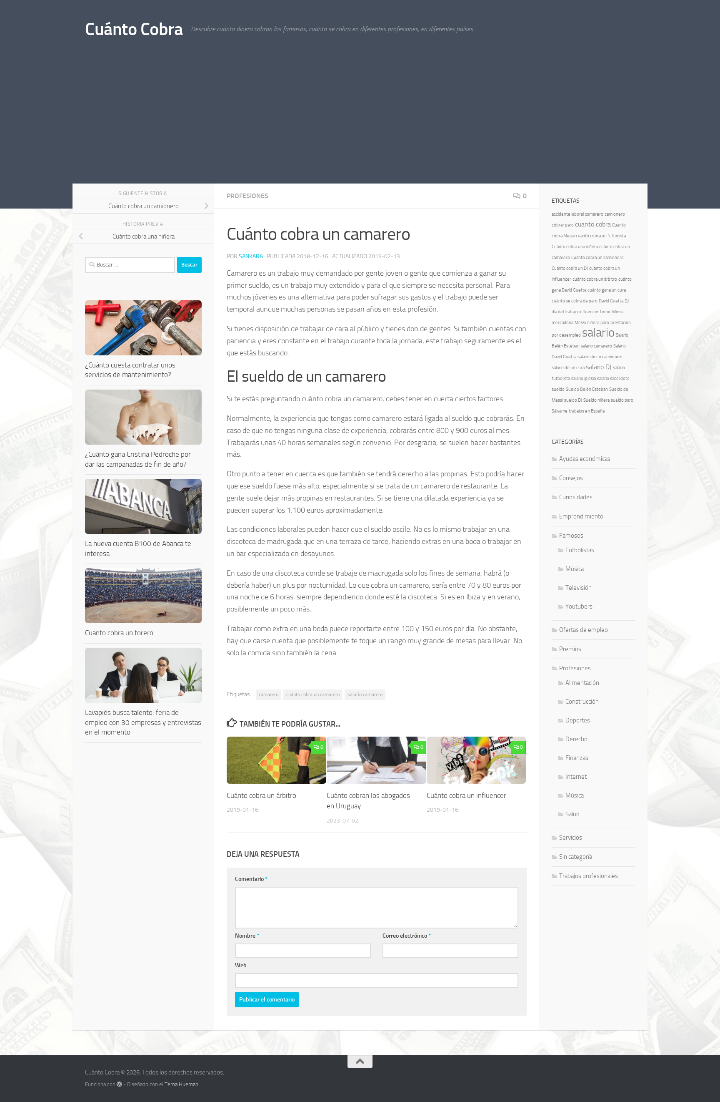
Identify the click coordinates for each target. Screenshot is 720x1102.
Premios (570, 649)
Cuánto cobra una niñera (575, 246)
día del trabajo (565, 311)
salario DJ (599, 367)
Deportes (577, 720)
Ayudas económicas (584, 459)
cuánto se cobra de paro (575, 301)
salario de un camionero (600, 357)
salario (598, 332)
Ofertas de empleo (583, 630)
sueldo (558, 389)
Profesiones (247, 196)
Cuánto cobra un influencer (466, 795)
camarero (268, 694)
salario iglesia (583, 378)
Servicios (570, 837)
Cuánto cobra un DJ (570, 268)
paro (604, 322)
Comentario (251, 879)
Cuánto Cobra (133, 29)
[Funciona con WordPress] (119, 1084)
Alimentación (582, 683)
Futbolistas (579, 550)
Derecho (576, 739)
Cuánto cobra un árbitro (261, 795)
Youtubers (578, 606)
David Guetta (611, 301)
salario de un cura (568, 367)
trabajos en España (587, 411)
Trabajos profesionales (588, 876)
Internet (576, 776)
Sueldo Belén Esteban (587, 389)
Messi (580, 322)
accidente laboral (568, 214)
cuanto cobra (593, 224)
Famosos (571, 535)
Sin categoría (575, 856)
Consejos (571, 478)
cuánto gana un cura (607, 290)
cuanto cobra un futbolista (601, 236)
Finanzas (576, 758)
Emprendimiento (581, 516)
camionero (615, 214)
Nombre (247, 935)
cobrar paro (563, 225)
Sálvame (560, 411)
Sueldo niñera (596, 400)
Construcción (582, 701)
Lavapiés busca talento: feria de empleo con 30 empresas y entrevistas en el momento (143, 722)
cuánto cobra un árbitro (594, 279)
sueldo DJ (573, 400)
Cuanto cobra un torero (119, 633)
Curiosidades (575, 497)
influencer (589, 311)
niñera (593, 322)
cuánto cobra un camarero (313, 694)
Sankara (251, 256)
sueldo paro (622, 400)
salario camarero (365, 694)
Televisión (578, 587)
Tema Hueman (181, 1084)
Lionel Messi (611, 311)
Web (241, 965)
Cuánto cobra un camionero (597, 257)
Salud (572, 814)
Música (574, 569)
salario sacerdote (613, 378)
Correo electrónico (406, 935)
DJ (627, 301)
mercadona (562, 322)
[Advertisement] (360, 121)
